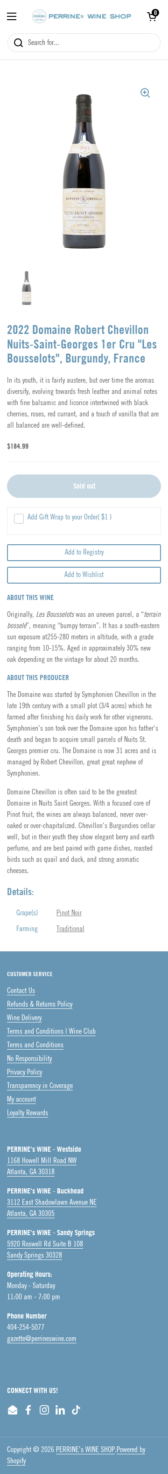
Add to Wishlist (84, 574)
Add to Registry (84, 552)
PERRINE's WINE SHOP (85, 1449)
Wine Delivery (24, 1018)
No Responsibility (29, 1058)
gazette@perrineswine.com (42, 1338)
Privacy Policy (24, 1072)
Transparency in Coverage (40, 1085)
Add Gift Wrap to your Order (70, 517)
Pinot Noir (69, 913)
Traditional (70, 929)
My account (21, 1099)
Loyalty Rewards (27, 1113)
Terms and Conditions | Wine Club (51, 1031)
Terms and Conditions (35, 1045)
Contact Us (21, 990)
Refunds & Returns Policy (39, 1004)
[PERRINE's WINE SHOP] (81, 16)
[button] (151, 16)
